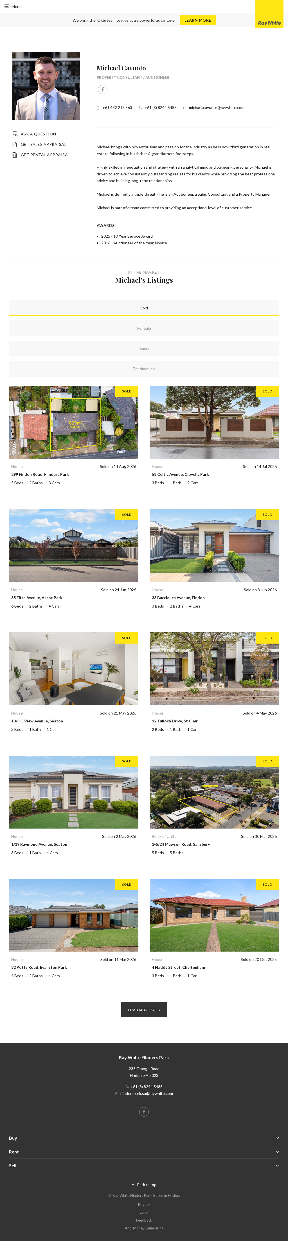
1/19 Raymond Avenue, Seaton (39, 844)
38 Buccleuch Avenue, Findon (178, 597)
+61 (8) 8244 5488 (161, 107)
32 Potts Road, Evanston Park (39, 967)
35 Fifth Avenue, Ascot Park (36, 597)
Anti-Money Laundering (144, 1228)
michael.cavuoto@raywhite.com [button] (216, 107)
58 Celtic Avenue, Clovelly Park (180, 474)
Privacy (144, 1204)
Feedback (144, 1220)
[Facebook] (102, 89)
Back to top (146, 1184)
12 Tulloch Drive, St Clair (175, 720)
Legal (144, 1212)
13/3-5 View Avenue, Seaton (37, 720)
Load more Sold (144, 1010)
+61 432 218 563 (117, 107)
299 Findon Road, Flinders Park (40, 474)
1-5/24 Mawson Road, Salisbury (181, 844)
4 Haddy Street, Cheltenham (178, 967)
